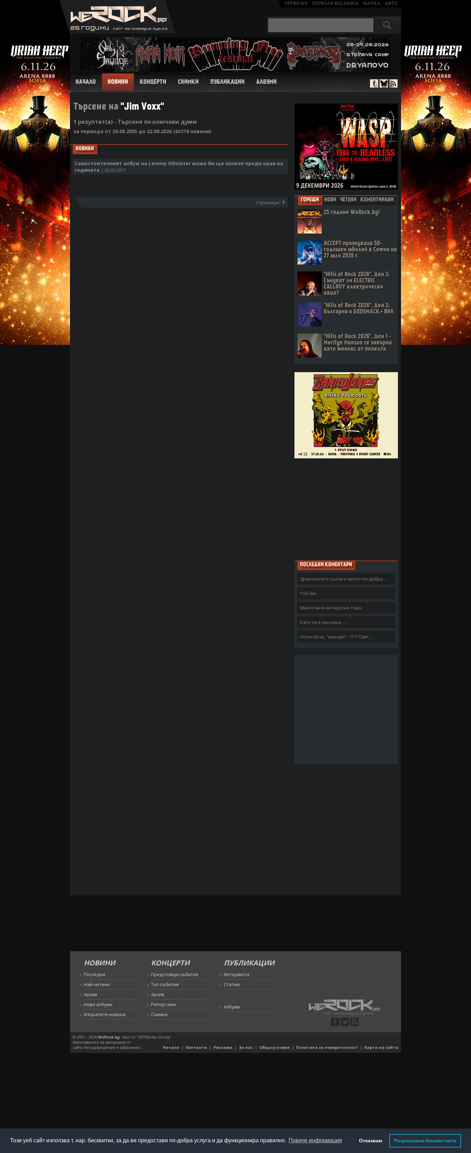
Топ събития (165, 984)
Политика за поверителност (327, 1047)
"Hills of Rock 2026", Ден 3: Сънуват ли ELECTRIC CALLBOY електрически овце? (357, 284)
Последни (94, 974)
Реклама (222, 1047)
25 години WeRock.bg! (352, 213)
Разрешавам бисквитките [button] (425, 1140)
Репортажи (163, 1004)
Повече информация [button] (315, 1140)
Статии (232, 984)
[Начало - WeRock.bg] (117, 31)
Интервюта (236, 974)
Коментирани (377, 200)
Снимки (188, 82)
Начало (86, 82)
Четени (348, 200)
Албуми (266, 82)
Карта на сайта (381, 1047)
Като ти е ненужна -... (323, 622)
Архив (90, 994)
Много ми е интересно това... (332, 608)
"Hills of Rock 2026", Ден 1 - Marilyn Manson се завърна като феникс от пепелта (358, 343)
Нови (330, 200)
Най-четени (97, 984)
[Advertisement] (346, 509)
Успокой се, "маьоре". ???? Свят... (336, 637)
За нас (246, 1047)
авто (391, 3)
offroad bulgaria (335, 3)
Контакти (196, 1047)
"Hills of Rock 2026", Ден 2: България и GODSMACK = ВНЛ (359, 309)
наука (371, 3)
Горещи (310, 200)
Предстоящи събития (174, 974)
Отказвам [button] (370, 1140)
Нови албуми (98, 1004)
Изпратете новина (105, 1014)
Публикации (227, 82)
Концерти (153, 82)
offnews (296, 3)
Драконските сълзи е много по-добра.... (343, 579)
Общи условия (274, 1047)
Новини (118, 82)
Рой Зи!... (309, 593)
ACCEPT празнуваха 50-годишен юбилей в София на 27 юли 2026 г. (360, 250)
